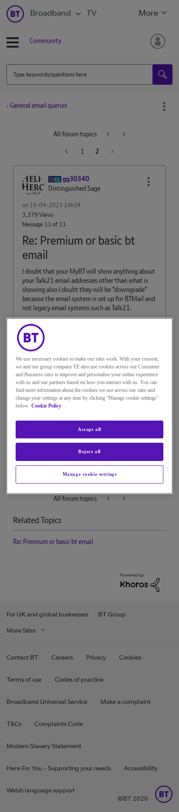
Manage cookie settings (90, 474)
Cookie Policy (46, 406)
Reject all (89, 451)
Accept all (89, 429)
